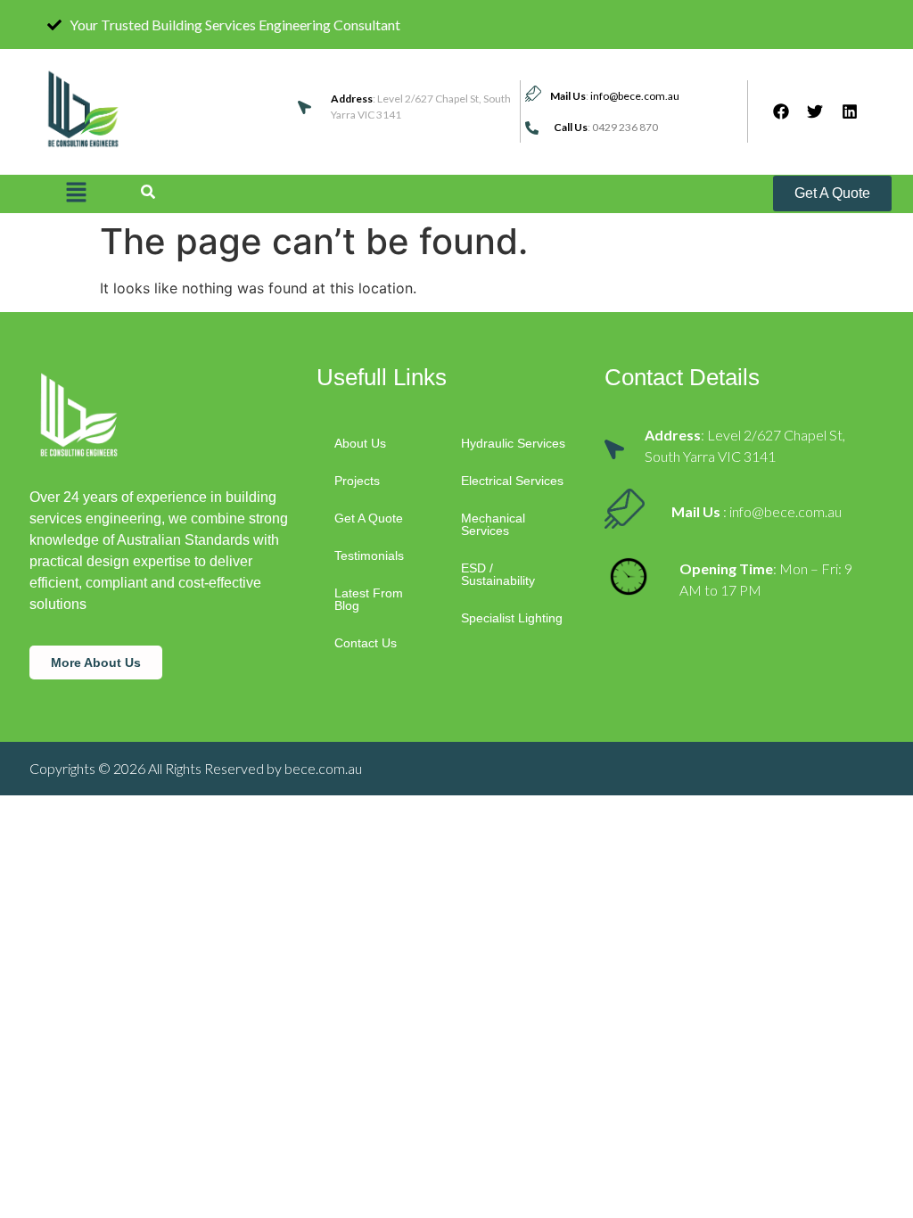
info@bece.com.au (634, 96)
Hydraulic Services (513, 443)
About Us (360, 443)
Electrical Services (512, 480)
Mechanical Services (493, 524)
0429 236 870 (625, 127)
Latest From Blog (368, 599)
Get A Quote (368, 518)
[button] (76, 194)
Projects (357, 480)
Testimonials (369, 555)
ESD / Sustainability (498, 574)
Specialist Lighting (512, 618)
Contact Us (365, 643)
